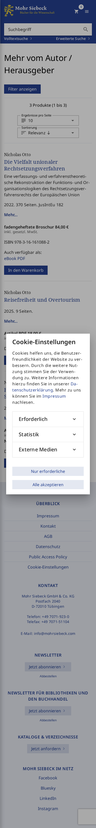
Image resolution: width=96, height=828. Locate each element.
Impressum (54, 396)
